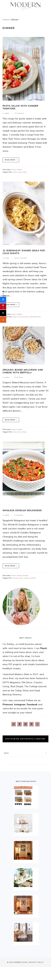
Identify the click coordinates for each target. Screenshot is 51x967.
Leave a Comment (20, 258)
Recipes (19, 169)
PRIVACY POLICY (36, 962)
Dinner (13, 169)
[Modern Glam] (25, 11)
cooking (15, 578)
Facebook (32, 705)
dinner (15, 172)
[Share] (3, 300)
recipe (20, 172)
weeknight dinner (35, 317)
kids (19, 432)
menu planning (23, 317)
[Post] (3, 313)
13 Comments (19, 113)
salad (25, 172)
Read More (10, 160)
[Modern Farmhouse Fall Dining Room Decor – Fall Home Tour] (26, 932)
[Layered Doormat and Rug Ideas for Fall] (26, 795)
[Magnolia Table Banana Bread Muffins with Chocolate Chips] (26, 823)
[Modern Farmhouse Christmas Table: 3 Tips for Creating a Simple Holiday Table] (26, 877)
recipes (23, 432)
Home (6, 20)
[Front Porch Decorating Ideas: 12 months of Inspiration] (26, 850)
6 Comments (18, 377)
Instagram (20, 705)
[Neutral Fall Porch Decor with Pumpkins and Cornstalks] (26, 905)
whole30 (33, 578)
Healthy (19, 575)
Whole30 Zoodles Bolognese (22, 510)
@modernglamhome (33, 739)
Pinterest (8, 705)
